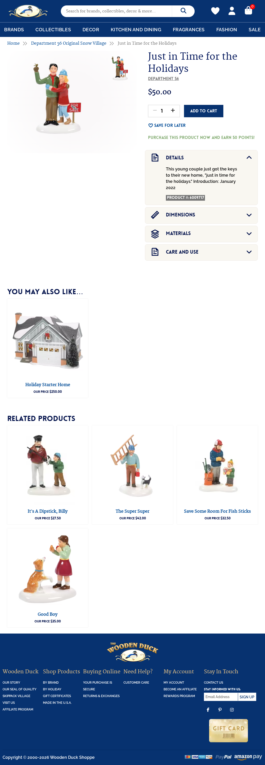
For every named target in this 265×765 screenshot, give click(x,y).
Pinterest (220, 713)
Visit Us (9, 703)
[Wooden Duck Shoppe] (28, 11)
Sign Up (247, 697)
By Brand (51, 682)
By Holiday (52, 689)
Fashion (226, 29)
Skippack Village (16, 696)
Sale (255, 29)
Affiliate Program (18, 709)
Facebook (208, 713)
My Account (232, 10)
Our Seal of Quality (19, 689)
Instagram (232, 713)
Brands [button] (14, 29)
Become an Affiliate (180, 689)
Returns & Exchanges (101, 696)
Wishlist (215, 8)
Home (13, 43)
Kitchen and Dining (136, 29)
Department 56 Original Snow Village (68, 43)
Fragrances (189, 29)
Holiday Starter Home (47, 384)
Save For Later (170, 125)
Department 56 (163, 78)
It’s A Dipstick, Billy (48, 511)
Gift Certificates (57, 696)
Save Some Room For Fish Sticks (217, 511)
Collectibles (53, 29)
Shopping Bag (248, 10)
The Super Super (132, 511)
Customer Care (136, 682)
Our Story (11, 682)
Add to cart (203, 111)
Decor (91, 29)
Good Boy (47, 614)
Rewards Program (179, 696)
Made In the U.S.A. (57, 703)
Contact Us (213, 682)
